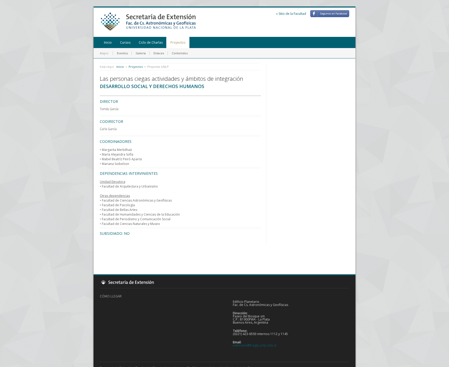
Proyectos (177, 42)
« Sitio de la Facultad (291, 13)
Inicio (108, 42)
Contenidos (180, 53)
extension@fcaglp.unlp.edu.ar (255, 345)
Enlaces (159, 53)
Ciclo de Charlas (151, 42)
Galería (141, 53)
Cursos (125, 42)
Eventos (122, 53)
